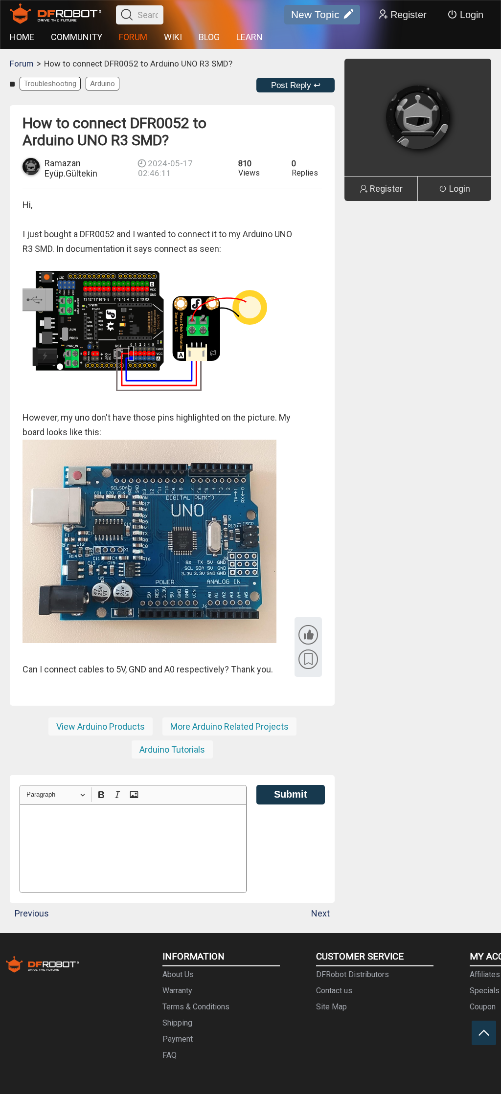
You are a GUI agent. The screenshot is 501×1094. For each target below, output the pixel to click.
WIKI (173, 37)
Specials (485, 990)
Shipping (177, 1022)
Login (471, 14)
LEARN (249, 37)
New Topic (315, 14)
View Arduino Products (100, 726)
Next (320, 913)
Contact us (334, 990)
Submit (290, 794)
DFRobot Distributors (352, 974)
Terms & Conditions (195, 1006)
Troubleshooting (50, 83)
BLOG (209, 37)
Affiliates (485, 974)
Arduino (102, 83)
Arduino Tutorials (172, 749)
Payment (177, 1039)
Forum (22, 63)
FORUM (133, 37)
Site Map (331, 1006)
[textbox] (133, 848)
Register (408, 14)
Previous (32, 913)
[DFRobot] (55, 14)
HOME (22, 37)
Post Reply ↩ (295, 85)
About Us (178, 974)
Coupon (483, 1006)
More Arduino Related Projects (229, 726)
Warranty (177, 990)
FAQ (169, 1055)
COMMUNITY (76, 37)
